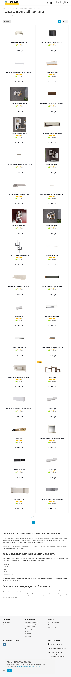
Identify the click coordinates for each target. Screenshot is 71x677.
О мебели (28, 634)
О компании (6, 622)
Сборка (27, 631)
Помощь (51, 619)
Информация (30, 619)
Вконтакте (4, 644)
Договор (28, 636)
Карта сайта (52, 627)
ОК (9, 670)
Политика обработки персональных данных (32, 623)
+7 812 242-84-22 (56, 644)
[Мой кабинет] (51, 3)
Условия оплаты (30, 626)
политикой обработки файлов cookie (28, 666)
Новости (5, 625)
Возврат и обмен (53, 622)
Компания (6, 619)
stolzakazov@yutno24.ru (58, 648)
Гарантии (51, 625)
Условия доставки (30, 629)
